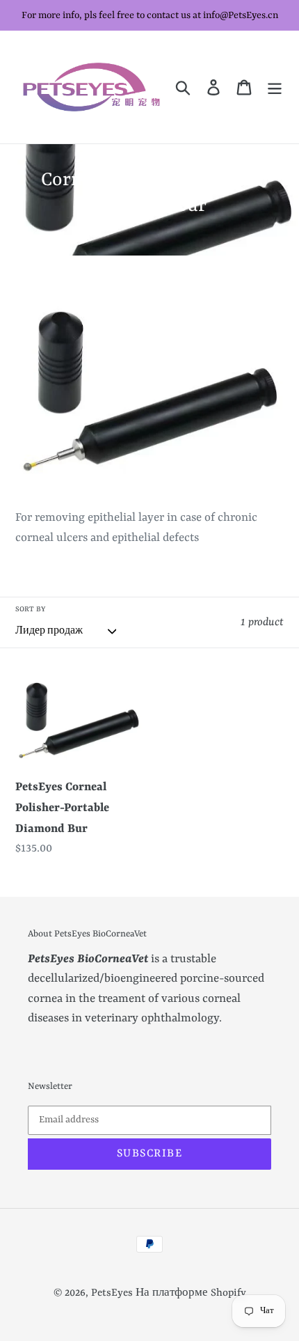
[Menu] (274, 87)
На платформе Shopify (191, 1293)
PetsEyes (112, 1293)
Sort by (30, 609)
